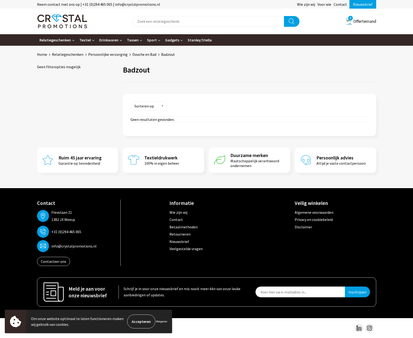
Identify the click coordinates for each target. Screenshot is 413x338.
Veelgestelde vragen (186, 248)
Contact (340, 4)
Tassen (133, 40)
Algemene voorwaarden (314, 212)
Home (42, 54)
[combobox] (208, 21)
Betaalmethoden (183, 227)
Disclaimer (303, 227)
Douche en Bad (144, 54)
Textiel (85, 40)
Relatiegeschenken (55, 40)
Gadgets (172, 40)
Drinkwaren (109, 40)
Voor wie (324, 4)
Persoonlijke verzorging (108, 54)
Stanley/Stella (200, 40)
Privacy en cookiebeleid (314, 219)
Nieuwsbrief (363, 4)
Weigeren (161, 321)
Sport (152, 40)
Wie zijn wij (306, 4)
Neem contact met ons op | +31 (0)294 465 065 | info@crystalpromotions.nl (98, 4)
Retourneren (179, 234)
